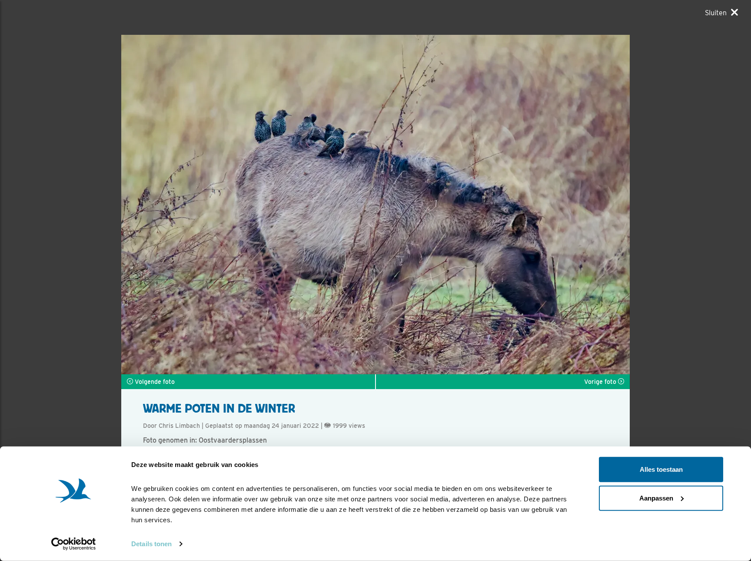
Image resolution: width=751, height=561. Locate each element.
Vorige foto (601, 381)
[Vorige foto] (503, 204)
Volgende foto (154, 381)
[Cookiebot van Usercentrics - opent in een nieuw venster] (74, 544)
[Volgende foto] (248, 204)
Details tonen (151, 544)
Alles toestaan (661, 469)
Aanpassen (656, 497)
